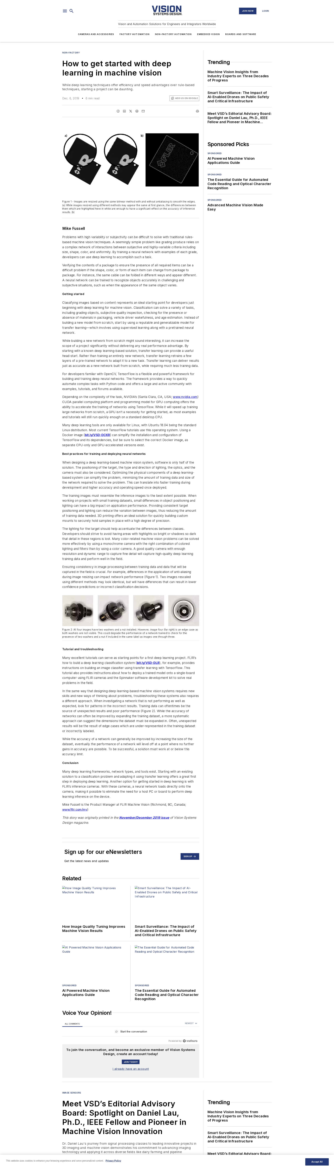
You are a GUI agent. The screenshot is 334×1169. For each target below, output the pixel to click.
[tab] (72, 1024)
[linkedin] (124, 111)
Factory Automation (134, 34)
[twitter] (130, 111)
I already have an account (131, 1069)
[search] (71, 11)
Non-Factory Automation (173, 34)
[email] (143, 111)
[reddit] (137, 111)
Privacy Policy (113, 1160)
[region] (130, 1032)
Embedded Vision (208, 34)
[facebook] (118, 111)
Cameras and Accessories (96, 34)
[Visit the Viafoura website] (190, 1040)
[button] (64, 11)
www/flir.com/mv (74, 809)
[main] (167, 1162)
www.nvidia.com (185, 397)
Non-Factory (71, 52)
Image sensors (71, 1092)
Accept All (317, 1161)
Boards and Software (240, 34)
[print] (197, 111)
